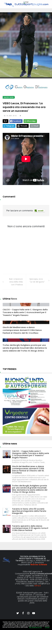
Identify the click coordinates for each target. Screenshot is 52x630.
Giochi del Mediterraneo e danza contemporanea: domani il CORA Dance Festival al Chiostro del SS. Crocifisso (22, 330)
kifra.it (38, 585)
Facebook (17, 121)
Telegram (10, 126)
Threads (23, 126)
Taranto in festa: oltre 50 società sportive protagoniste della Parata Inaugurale (29, 511)
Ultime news (10, 443)
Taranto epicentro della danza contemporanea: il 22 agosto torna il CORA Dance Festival (30, 528)
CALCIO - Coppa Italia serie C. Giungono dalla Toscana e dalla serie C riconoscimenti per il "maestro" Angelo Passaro (25, 312)
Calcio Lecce (8, 97)
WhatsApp (31, 121)
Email (36, 126)
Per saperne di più (35, 627)
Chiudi (47, 627)
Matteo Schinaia (39, 564)
